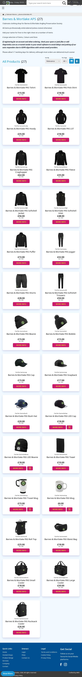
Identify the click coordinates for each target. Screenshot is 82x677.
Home (4, 652)
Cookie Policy (46, 655)
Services (5, 661)
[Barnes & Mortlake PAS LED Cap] (61, 404)
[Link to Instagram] (65, 664)
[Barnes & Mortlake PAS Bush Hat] (21, 404)
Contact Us (26, 658)
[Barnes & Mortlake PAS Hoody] (21, 116)
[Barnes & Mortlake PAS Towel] (61, 445)
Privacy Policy (46, 658)
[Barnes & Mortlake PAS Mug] (61, 486)
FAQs (24, 655)
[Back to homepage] (8, 3)
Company (5, 663)
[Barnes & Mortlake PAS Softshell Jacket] (21, 198)
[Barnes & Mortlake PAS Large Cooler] (61, 568)
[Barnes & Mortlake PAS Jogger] (61, 240)
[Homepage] (3, 14)
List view (77, 61)
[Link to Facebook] (61, 664)
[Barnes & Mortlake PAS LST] (61, 116)
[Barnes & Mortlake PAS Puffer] (21, 240)
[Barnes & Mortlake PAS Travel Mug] (21, 486)
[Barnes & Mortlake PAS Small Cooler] (21, 568)
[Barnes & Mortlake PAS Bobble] (61, 322)
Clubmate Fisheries (11, 14)
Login (24, 652)
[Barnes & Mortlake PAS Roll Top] (21, 527)
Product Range (7, 658)
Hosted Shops (7, 655)
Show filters (8, 673)
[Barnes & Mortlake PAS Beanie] (21, 322)
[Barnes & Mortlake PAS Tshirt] (21, 75)
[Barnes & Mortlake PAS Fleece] (61, 157)
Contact (5, 666)
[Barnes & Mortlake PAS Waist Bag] (61, 527)
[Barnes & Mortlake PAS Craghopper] (21, 157)
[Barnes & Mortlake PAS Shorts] (21, 281)
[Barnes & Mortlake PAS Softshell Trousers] (61, 281)
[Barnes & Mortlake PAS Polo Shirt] (61, 75)
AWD (78, 673)
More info (21, 99)
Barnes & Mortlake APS (25, 14)
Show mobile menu (3, 8)
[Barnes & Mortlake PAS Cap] (21, 363)
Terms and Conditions (49, 652)
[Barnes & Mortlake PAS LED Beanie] (21, 445)
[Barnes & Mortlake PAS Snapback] (61, 363)
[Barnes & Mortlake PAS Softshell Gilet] (61, 198)
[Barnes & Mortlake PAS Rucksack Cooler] (21, 609)
